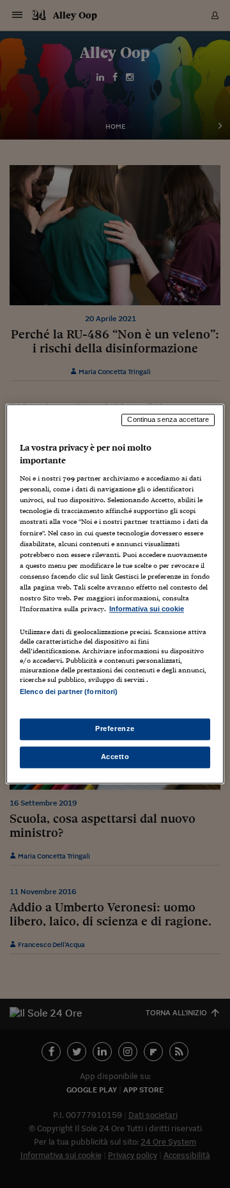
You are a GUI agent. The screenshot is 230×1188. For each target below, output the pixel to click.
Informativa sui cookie (146, 608)
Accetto (115, 757)
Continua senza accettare (168, 419)
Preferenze (115, 729)
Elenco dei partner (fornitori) (69, 691)
